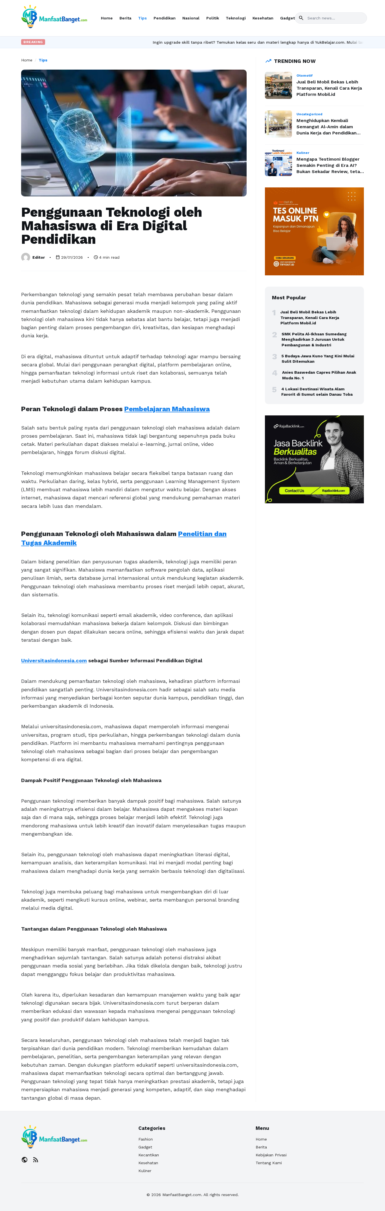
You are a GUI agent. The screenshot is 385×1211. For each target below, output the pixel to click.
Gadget (287, 18)
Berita (125, 18)
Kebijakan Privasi (271, 1155)
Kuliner (144, 1170)
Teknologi (236, 18)
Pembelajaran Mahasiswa (167, 409)
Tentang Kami (269, 1163)
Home (107, 18)
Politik (212, 18)
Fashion (145, 1139)
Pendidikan (165, 18)
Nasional (191, 18)
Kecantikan (148, 1155)
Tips (142, 18)
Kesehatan (263, 18)
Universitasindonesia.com (54, 660)
